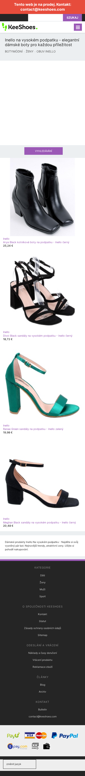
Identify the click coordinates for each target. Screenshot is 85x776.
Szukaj (72, 17)
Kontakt (42, 614)
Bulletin (42, 709)
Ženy (43, 582)
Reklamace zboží (43, 666)
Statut (42, 621)
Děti (42, 575)
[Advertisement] (42, 103)
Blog (42, 684)
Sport (42, 596)
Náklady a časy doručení (42, 652)
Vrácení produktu (42, 659)
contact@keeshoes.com (42, 9)
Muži (42, 589)
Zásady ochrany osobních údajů (42, 628)
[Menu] (78, 27)
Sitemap (42, 635)
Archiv (42, 691)
